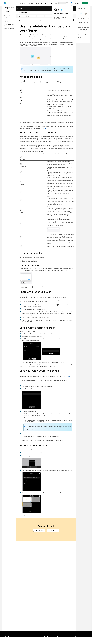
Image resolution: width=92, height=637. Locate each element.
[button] (71, 3)
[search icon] (59, 3)
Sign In (85, 3)
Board (69, 376)
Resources (53, 3)
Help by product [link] (30, 3)
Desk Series (22, 378)
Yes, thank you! (39, 530)
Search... (62, 3)
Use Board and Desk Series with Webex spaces (82, 36)
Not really (53, 530)
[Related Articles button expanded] (88, 18)
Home (18, 8)
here (45, 128)
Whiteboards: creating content (9, 8)
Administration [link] (39, 3)
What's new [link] (46, 3)
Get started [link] (22, 3)
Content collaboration (9, 12)
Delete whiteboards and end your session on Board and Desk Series (83, 29)
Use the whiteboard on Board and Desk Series (45, 28)
